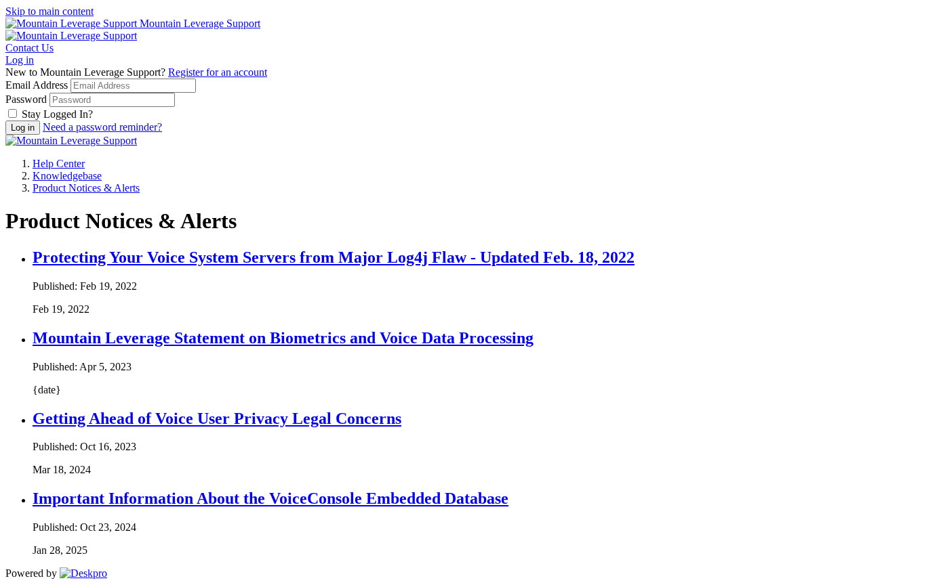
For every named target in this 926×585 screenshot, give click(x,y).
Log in (19, 60)
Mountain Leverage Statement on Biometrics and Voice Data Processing (283, 338)
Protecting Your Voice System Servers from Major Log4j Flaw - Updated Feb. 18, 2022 (334, 257)
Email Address (36, 85)
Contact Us (29, 47)
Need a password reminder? (102, 127)
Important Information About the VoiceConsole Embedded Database (270, 498)
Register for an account (217, 72)
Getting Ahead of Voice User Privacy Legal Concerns (217, 418)
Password (26, 99)
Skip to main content (49, 11)
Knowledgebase (67, 175)
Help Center (59, 163)
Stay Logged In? (57, 114)
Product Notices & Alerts (86, 188)
